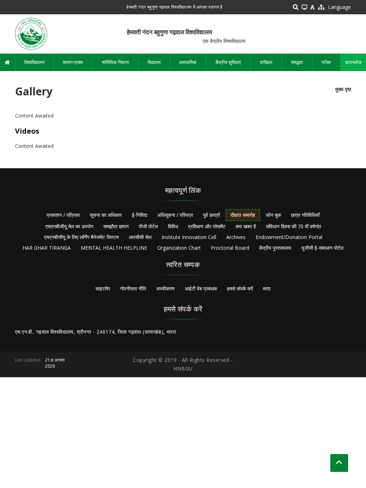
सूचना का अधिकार (106, 214)
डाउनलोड (353, 62)
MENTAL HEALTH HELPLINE (114, 247)
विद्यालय (154, 62)
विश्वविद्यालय (34, 62)
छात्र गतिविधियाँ (305, 214)
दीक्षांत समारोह (243, 214)
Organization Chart (179, 247)
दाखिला (266, 62)
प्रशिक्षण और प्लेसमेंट (207, 226)
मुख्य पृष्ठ (343, 89)
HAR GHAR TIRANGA (47, 247)
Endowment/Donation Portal (289, 237)
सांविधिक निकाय (115, 62)
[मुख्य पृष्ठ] (31, 33)
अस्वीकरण (165, 288)
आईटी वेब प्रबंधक (201, 288)
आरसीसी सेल (140, 237)
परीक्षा (326, 62)
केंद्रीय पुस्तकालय (275, 247)
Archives (236, 237)
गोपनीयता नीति (133, 288)
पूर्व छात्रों (211, 214)
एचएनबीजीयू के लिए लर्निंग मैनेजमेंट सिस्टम (81, 237)
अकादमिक (188, 62)
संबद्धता (297, 62)
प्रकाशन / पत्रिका (63, 214)
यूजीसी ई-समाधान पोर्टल (322, 247)
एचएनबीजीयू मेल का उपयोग (69, 226)
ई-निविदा (139, 214)
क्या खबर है (246, 226)
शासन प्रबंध (73, 62)
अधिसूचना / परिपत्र (175, 214)
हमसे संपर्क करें (240, 288)
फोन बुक (273, 214)
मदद (267, 288)
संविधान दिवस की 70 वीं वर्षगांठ (293, 226)
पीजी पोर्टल (148, 226)
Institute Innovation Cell (189, 237)
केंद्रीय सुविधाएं (228, 62)
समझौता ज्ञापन (116, 226)
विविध (173, 226)
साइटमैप (102, 288)
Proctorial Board (230, 247)
